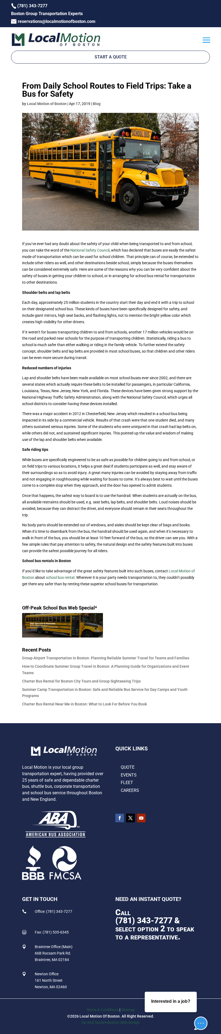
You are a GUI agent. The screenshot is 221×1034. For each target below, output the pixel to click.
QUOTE (127, 767)
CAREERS (130, 790)
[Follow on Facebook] (119, 818)
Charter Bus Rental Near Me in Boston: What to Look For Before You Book (84, 704)
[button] (196, 1006)
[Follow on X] (130, 818)
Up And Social (93, 1022)
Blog (97, 104)
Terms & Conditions (102, 1010)
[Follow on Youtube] (141, 818)
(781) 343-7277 (143, 920)
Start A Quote (111, 57)
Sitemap (128, 1010)
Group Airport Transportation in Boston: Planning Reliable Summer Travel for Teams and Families (105, 658)
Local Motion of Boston (47, 104)
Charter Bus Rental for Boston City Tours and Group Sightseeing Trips (81, 681)
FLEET (127, 782)
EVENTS (129, 775)
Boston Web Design (123, 1022)
